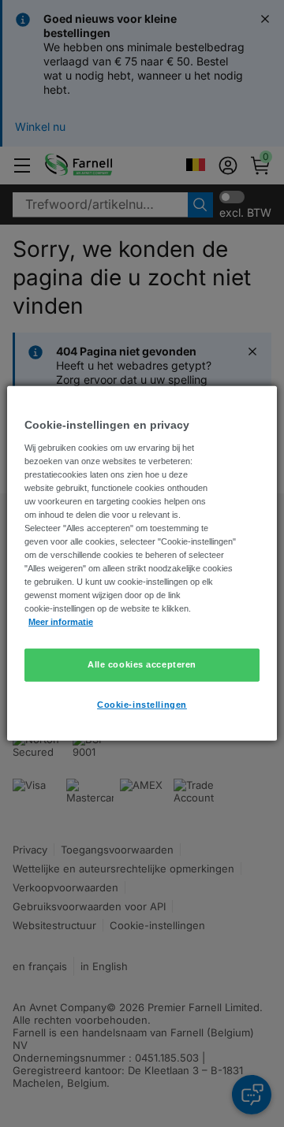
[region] (142, 563)
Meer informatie (60, 622)
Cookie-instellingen (142, 704)
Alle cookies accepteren (142, 664)
